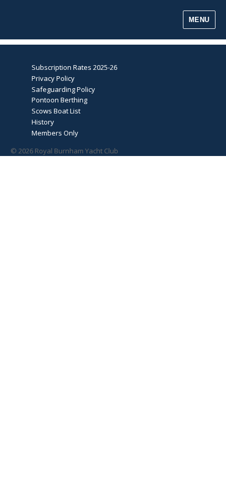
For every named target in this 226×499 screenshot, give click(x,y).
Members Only (55, 133)
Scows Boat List (56, 111)
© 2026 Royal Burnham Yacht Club (64, 150)
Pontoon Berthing (59, 100)
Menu (199, 20)
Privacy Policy (53, 78)
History (43, 122)
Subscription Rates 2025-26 (74, 67)
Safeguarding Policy (63, 89)
